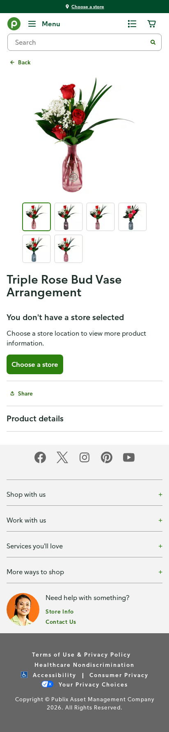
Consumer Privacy (118, 674)
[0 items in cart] (152, 24)
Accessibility (53, 674)
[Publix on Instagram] (84, 461)
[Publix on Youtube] (128, 461)
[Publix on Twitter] (62, 461)
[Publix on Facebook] (40, 461)
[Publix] (14, 25)
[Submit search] (153, 42)
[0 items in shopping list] (132, 24)
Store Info (60, 611)
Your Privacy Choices (92, 684)
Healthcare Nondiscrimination (84, 664)
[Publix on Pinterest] (106, 461)
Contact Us (61, 621)
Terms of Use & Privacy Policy (81, 654)
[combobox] (80, 42)
